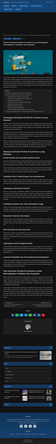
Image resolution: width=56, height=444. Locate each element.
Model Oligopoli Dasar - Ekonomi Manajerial (12, 397)
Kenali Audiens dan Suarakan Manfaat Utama (18, 96)
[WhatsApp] (17, 315)
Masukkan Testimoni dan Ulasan (15, 104)
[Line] (30, 315)
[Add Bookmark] (23, 39)
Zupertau (6, 2)
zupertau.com (30, 441)
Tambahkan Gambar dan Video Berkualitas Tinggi (19, 102)
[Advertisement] (28, 22)
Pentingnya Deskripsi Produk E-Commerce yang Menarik (19, 93)
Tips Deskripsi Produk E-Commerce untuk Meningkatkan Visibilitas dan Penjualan (25, 111)
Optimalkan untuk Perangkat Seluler (16, 107)
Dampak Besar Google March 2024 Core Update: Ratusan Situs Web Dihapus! (21, 352)
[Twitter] (21, 315)
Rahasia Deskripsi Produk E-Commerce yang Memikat (18, 95)
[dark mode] (49, 2)
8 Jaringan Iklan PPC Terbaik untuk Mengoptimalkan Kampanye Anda (36, 391)
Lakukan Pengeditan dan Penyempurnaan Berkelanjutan (21, 109)
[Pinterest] (43, 315)
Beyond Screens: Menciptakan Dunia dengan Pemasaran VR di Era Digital (37, 397)
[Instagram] (30, 426)
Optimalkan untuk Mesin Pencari (15, 100)
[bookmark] (52, 2)
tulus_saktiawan (8, 38)
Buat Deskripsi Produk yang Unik (15, 106)
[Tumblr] (34, 315)
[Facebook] (13, 315)
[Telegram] (26, 315)
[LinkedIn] (39, 315)
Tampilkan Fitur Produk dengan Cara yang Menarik (19, 98)
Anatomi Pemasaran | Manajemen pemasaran (12, 391)
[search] (47, 2)
